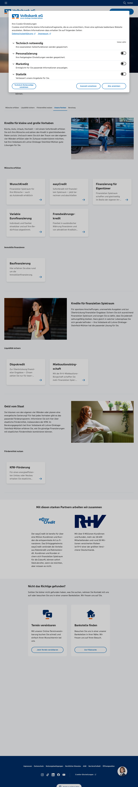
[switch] (123, 53)
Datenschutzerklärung (22, 33)
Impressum (43, 33)
